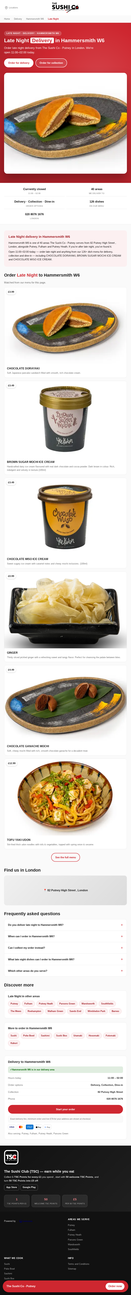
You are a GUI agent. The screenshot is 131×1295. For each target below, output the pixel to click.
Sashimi (45, 1035)
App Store (11, 1187)
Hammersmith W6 (35, 19)
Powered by (10, 1221)
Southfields (107, 1003)
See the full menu (65, 857)
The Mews (16, 1011)
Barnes (115, 1011)
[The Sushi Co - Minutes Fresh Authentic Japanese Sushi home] (65, 7)
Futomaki (111, 1035)
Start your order (65, 1109)
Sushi (14, 1035)
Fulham (28, 1003)
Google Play (29, 1187)
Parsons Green (67, 1003)
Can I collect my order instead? (26, 947)
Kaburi (14, 1043)
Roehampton (34, 1011)
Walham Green (55, 1011)
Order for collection (51, 62)
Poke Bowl (28, 1035)
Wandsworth (88, 1003)
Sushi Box (61, 1035)
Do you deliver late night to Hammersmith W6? (35, 924)
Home (7, 19)
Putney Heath (46, 1003)
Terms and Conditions (78, 1264)
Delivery (18, 19)
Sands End (75, 1011)
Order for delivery (18, 62)
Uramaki (78, 1035)
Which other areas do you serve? (27, 970)
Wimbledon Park (96, 1011)
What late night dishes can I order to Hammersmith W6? (41, 959)
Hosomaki (94, 1035)
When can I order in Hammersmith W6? (31, 936)
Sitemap (72, 1268)
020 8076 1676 (34, 214)
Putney (14, 1003)
